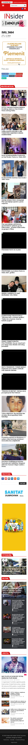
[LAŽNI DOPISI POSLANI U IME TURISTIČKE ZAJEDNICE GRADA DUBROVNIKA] (14, 122)
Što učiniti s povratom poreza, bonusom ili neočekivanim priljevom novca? (17, 720)
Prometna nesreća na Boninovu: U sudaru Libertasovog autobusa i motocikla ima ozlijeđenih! (13, 439)
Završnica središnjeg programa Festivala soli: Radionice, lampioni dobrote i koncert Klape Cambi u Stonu (13, 463)
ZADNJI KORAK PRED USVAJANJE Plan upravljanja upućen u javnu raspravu (13, 201)
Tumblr (12, 76)
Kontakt (12, 739)
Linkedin (5, 76)
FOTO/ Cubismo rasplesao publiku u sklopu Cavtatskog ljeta (17, 694)
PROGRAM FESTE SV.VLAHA (11, 250)
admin (9, 35)
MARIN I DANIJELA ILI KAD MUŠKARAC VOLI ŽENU (11, 294)
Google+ (20, 73)
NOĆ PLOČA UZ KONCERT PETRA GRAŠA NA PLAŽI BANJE (12, 677)
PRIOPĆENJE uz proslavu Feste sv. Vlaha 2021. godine (13, 272)
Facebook (5, 73)
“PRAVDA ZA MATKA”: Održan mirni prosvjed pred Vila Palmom (14, 392)
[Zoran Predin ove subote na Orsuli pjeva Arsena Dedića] (5, 703)
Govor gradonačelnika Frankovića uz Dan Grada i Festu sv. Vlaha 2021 (14, 156)
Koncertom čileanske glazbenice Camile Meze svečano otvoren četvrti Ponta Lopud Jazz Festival (18, 641)
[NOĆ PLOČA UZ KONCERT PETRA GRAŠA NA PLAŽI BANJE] (14, 665)
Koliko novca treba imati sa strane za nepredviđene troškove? (18, 710)
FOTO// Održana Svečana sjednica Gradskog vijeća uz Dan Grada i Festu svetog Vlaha (13, 109)
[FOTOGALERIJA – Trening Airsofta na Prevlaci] (14, 566)
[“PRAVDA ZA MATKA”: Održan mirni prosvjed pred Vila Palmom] (14, 382)
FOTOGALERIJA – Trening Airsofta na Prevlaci (11, 572)
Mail (4, 78)
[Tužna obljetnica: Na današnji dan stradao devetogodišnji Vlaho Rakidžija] (14, 404)
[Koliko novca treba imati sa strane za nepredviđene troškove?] (5, 711)
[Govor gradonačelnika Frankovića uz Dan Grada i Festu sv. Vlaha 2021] (14, 146)
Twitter (13, 73)
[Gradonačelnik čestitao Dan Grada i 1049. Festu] (14, 168)
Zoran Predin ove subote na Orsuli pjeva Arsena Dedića (18, 701)
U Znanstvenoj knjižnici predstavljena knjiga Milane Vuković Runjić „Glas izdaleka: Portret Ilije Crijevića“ (18, 630)
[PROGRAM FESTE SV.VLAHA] (14, 240)
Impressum (14, 742)
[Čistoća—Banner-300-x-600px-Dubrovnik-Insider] (14, 550)
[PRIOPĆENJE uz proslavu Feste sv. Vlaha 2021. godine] (14, 261)
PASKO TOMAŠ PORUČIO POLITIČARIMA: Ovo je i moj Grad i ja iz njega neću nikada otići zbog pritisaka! (13, 343)
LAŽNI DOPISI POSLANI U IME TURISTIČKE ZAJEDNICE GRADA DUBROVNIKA (12, 133)
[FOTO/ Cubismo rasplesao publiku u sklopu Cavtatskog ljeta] (5, 695)
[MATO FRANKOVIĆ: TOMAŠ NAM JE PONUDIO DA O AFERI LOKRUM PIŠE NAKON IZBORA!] (14, 358)
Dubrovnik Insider (9, 595)
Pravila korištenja (20, 739)
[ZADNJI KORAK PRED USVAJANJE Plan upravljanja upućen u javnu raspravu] (14, 191)
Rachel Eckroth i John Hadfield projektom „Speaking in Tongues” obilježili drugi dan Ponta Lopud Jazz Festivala (18, 618)
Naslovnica (6, 739)
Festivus (19, 737)
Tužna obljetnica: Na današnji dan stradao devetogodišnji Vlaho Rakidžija (13, 415)
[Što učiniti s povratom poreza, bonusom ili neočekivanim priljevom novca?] (5, 720)
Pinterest (19, 76)
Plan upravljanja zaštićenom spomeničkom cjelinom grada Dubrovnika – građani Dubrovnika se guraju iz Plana (13, 226)
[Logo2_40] (14, 500)
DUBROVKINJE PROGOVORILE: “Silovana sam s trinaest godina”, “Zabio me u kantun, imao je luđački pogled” (13, 318)
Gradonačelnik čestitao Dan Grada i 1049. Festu (14, 178)
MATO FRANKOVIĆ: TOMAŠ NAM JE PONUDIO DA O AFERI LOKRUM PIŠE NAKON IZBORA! (14, 368)
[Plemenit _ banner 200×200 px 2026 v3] (14, 65)
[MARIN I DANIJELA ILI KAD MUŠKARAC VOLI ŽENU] (14, 284)
